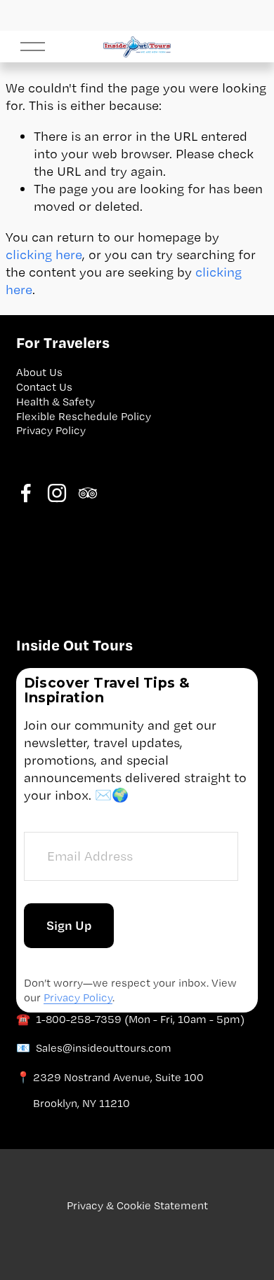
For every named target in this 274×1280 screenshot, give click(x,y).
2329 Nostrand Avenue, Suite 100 (118, 1077)
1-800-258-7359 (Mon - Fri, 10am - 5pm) (140, 1019)
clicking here (44, 254)
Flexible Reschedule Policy (83, 416)
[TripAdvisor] (88, 493)
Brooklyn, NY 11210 (81, 1103)
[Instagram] (57, 493)
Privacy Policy (51, 430)
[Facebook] (26, 493)
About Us (39, 372)
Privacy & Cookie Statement (137, 1205)
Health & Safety (55, 401)
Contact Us (44, 387)
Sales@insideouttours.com (103, 1048)
